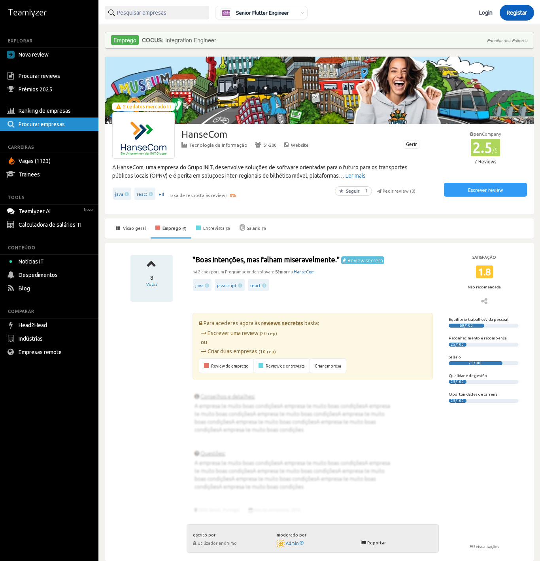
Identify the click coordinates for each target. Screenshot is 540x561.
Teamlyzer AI (56, 211)
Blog (24, 288)
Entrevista (216, 228)
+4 (161, 194)
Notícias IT (31, 261)
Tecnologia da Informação (218, 145)
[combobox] (157, 12)
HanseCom (304, 271)
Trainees (29, 174)
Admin (292, 543)
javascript (227, 285)
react (142, 194)
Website (300, 145)
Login (486, 12)
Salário (256, 228)
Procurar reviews (39, 76)
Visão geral (134, 228)
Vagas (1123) (35, 161)
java (119, 194)
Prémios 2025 (35, 89)
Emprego (174, 228)
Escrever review (485, 190)
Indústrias (31, 338)
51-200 (269, 145)
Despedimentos (38, 275)
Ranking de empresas (45, 111)
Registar (517, 12)
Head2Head (33, 325)
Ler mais (356, 175)
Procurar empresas (42, 124)
